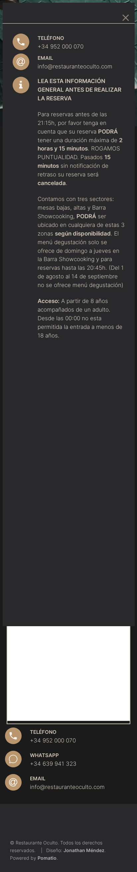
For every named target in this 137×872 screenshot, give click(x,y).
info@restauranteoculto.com (75, 66)
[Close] (125, 15)
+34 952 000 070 (60, 46)
